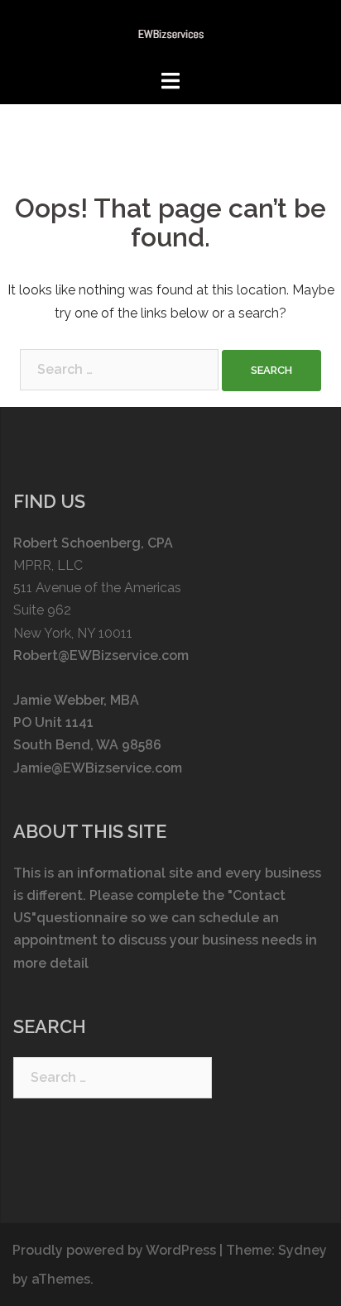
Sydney (302, 1250)
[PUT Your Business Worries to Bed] (171, 33)
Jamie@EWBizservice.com (97, 768)
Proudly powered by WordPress (114, 1250)
